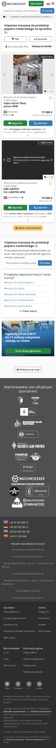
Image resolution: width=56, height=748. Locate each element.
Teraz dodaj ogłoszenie (28, 351)
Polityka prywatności (16, 739)
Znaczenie (41, 39)
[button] (52, 3)
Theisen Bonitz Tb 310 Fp (28, 591)
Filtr (16, 39)
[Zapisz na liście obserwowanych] (50, 97)
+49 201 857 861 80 (19, 531)
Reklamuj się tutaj (29, 369)
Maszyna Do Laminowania (18, 306)
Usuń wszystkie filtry (18, 46)
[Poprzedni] (4, 74)
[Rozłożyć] (28, 135)
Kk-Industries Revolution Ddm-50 (28, 549)
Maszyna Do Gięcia (14, 288)
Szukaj (48, 10)
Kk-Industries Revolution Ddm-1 (28, 597)
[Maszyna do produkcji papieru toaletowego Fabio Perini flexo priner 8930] (28, 74)
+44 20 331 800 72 (18, 522)
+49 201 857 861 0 (18, 527)
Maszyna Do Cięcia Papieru (18, 282)
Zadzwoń (42, 123)
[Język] (48, 3)
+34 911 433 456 (17, 536)
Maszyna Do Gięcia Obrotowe (20, 294)
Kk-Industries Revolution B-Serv (28, 556)
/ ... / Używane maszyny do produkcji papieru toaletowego (29, 16)
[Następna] (52, 74)
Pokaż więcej (29, 311)
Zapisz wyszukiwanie (29, 228)
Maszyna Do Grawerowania (19, 300)
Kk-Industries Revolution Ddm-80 (28, 573)
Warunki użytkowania (35, 739)
